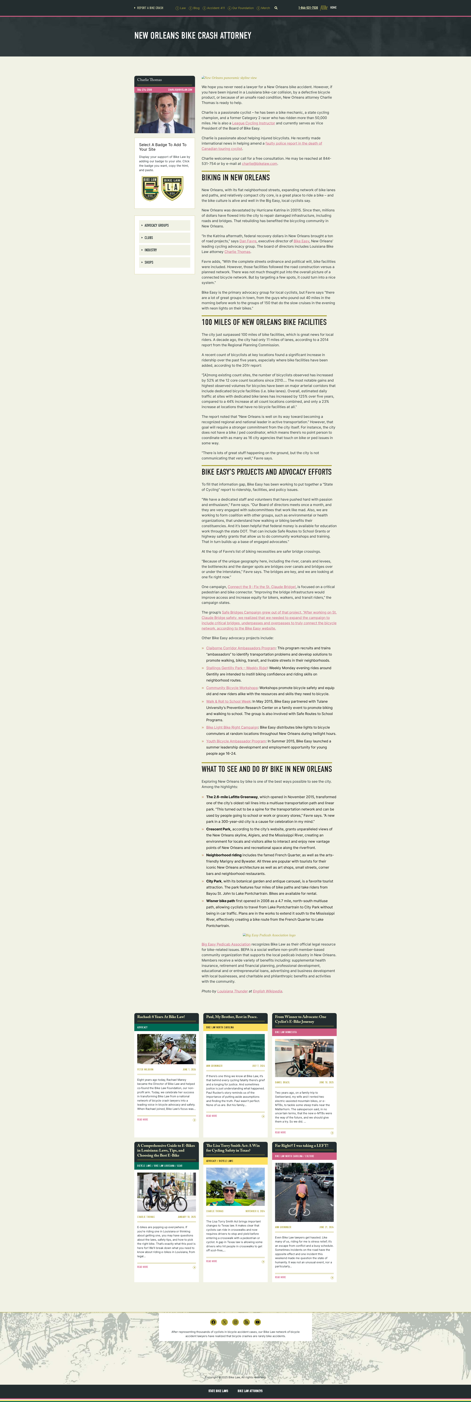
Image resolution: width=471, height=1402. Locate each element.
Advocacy (142, 1027)
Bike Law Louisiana (164, 1165)
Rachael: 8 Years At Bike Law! (161, 1017)
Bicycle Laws (144, 1165)
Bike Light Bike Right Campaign (232, 727)
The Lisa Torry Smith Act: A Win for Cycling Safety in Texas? (233, 1149)
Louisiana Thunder (232, 991)
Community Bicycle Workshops (232, 688)
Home (333, 8)
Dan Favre (248, 241)
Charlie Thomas (237, 251)
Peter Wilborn (145, 1069)
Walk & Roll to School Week (228, 701)
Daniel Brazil (282, 1082)
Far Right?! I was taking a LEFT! (301, 1146)
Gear (179, 1165)
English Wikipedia (267, 991)
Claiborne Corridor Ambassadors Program (241, 648)
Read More (142, 1119)
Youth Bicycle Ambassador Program (236, 741)
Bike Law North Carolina (220, 1027)
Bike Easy (301, 241)
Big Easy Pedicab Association (226, 944)
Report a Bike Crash (150, 8)
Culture (309, 1156)
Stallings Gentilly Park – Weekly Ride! (236, 668)
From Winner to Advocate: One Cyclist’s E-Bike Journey (300, 1020)
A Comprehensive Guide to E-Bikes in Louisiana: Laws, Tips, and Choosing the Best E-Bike (166, 1151)
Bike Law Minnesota (286, 1032)
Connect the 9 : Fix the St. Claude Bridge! (262, 587)
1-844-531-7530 (308, 8)
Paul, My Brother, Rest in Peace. (232, 1017)
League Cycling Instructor (253, 123)
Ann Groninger (214, 1066)
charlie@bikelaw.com (259, 163)
